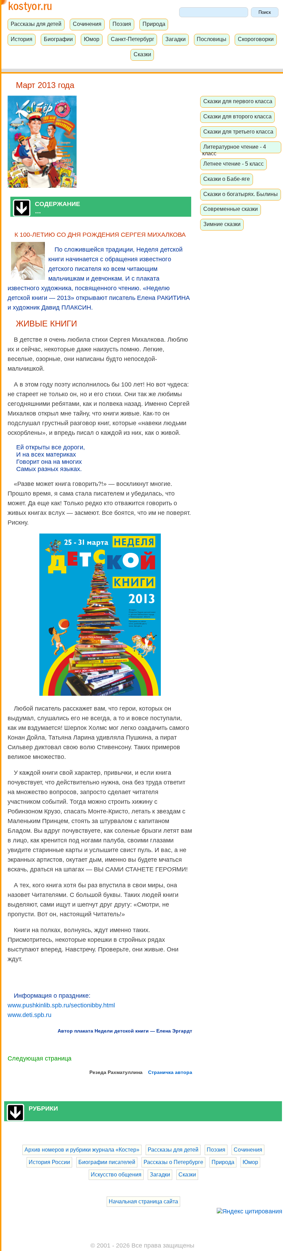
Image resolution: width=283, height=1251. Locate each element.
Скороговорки (256, 39)
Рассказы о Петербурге (173, 1162)
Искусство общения (116, 1174)
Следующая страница (39, 1058)
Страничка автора (170, 1072)
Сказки (142, 54)
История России (49, 1162)
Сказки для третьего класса (238, 131)
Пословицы (211, 39)
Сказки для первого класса (237, 101)
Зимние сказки (222, 224)
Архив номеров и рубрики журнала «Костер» (82, 1150)
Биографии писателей (106, 1162)
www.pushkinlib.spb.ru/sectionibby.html (61, 1005)
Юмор (91, 39)
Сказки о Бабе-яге (226, 179)
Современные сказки (230, 209)
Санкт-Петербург (132, 39)
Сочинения (87, 24)
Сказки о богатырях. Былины (240, 194)
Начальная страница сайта (143, 1201)
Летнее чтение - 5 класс (233, 163)
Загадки (175, 39)
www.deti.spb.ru (29, 1014)
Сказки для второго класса (237, 116)
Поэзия (122, 24)
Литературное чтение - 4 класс (234, 150)
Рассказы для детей (36, 24)
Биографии (58, 39)
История (21, 39)
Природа (154, 24)
